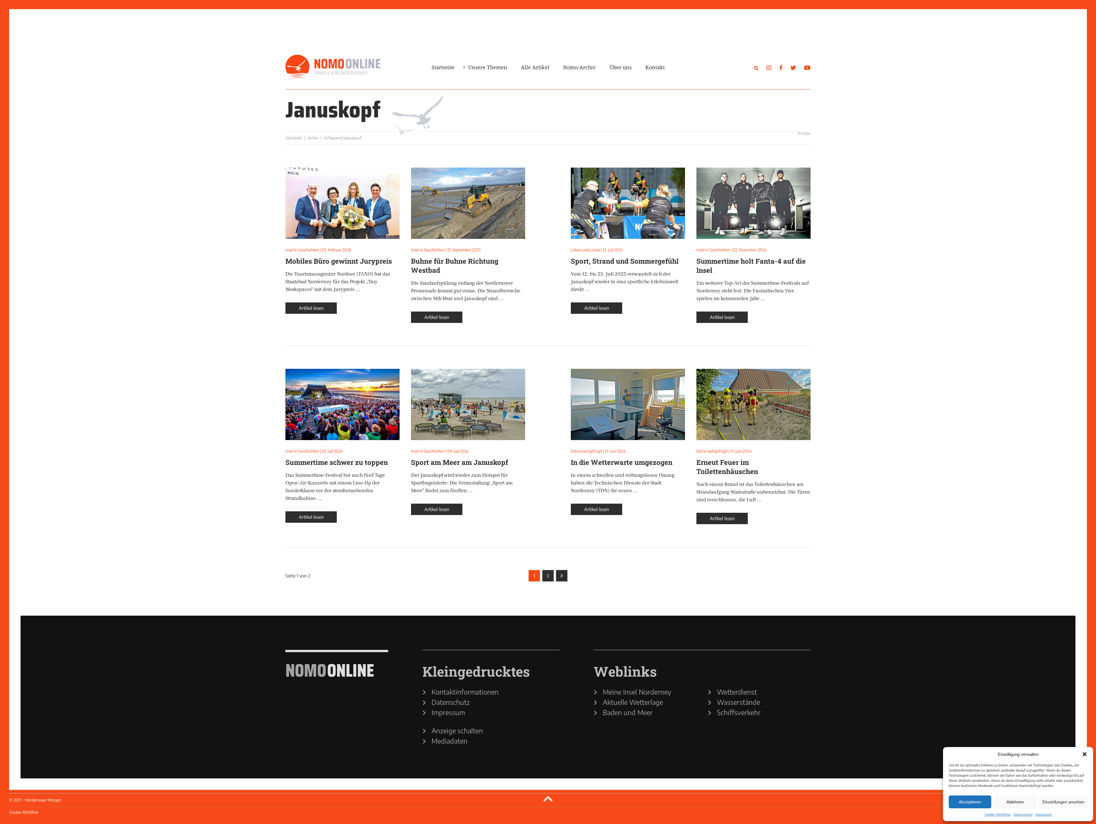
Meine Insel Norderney (637, 691)
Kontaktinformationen (465, 691)
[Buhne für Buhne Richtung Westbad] (468, 203)
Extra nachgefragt (586, 451)
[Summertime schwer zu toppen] (342, 404)
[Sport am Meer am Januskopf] (468, 404)
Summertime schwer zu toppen (336, 462)
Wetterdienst (737, 691)
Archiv (312, 137)
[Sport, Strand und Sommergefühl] (628, 203)
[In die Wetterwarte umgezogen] (628, 404)
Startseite (443, 67)
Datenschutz (1023, 814)
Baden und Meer (628, 712)
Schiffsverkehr (739, 712)
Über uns (620, 67)
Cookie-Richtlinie (998, 814)
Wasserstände (738, 702)
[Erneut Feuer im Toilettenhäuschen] (753, 404)
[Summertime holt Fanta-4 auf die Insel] (753, 203)
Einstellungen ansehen (1063, 801)
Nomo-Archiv (579, 67)
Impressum (1043, 814)
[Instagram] (768, 67)
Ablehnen (1015, 801)
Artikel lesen (311, 308)
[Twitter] (793, 67)
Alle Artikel (535, 67)
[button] (1084, 754)
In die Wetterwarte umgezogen (621, 462)
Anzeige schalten (457, 730)
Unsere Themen (487, 67)
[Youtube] (807, 67)
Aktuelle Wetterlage (633, 702)
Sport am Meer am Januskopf (459, 462)
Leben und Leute (585, 249)
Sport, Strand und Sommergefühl (625, 261)
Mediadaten (450, 740)
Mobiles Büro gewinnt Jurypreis (338, 261)
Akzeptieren (970, 801)
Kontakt (655, 67)
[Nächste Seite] (561, 575)
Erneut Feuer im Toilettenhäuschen (727, 467)
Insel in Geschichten (302, 249)
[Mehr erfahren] (713, 116)
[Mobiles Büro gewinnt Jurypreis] (342, 203)
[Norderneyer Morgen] (333, 67)
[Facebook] (780, 67)
